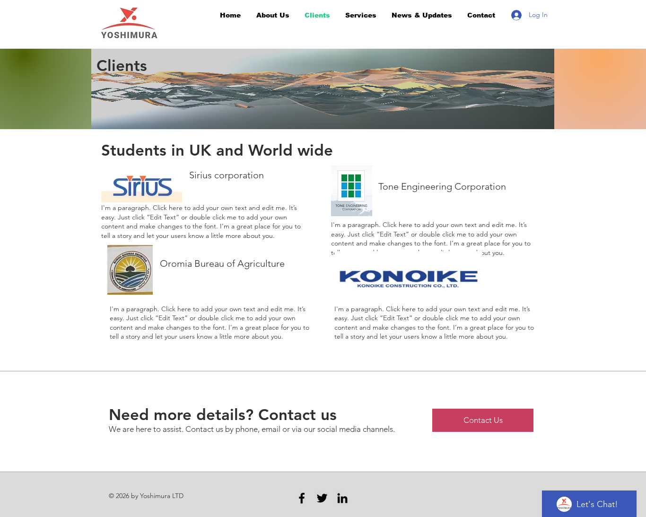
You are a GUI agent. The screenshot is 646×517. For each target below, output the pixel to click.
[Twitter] (322, 498)
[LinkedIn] (342, 498)
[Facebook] (302, 498)
